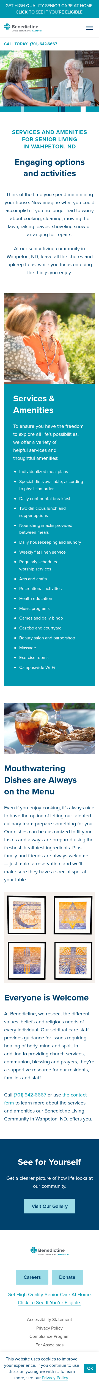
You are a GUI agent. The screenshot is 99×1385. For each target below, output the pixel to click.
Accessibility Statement (49, 1319)
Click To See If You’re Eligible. (49, 1302)
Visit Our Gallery (50, 1206)
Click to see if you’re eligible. (50, 12)
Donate (67, 1277)
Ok (90, 1368)
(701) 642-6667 (43, 44)
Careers (32, 1277)
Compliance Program (49, 1336)
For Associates (49, 1345)
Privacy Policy (49, 1328)
